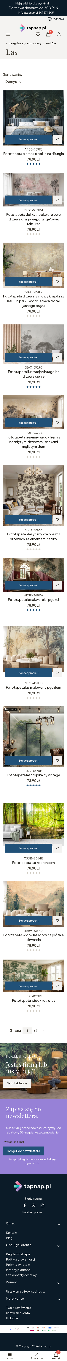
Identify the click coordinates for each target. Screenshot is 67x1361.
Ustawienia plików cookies (24, 1291)
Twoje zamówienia (18, 1308)
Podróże (51, 43)
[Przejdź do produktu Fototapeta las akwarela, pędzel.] (33, 575)
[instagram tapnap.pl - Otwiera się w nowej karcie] (42, 1205)
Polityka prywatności (20, 1259)
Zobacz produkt (29, 139)
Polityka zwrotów (18, 1264)
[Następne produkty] (43, 1030)
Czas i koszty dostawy (21, 1275)
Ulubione (12, 1318)
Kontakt (11, 1232)
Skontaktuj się (17, 1083)
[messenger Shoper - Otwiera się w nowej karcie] (33, 1205)
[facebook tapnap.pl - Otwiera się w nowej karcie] (24, 1205)
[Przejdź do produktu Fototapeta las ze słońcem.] (33, 824)
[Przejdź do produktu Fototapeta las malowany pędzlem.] (33, 649)
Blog (9, 1238)
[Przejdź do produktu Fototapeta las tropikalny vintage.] (33, 736)
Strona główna (14, 43)
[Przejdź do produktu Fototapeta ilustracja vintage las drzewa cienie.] (33, 344)
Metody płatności (18, 1270)
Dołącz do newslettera (23, 1151)
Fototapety (34, 43)
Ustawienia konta (18, 1313)
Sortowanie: (12, 74)
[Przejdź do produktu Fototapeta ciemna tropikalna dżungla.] (33, 118)
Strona (15, 1030)
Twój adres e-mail (13, 1141)
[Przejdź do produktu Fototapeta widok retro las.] (33, 976)
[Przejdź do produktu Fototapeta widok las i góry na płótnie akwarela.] (33, 904)
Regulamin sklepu (18, 1254)
